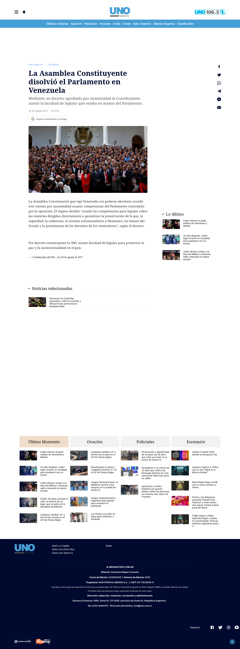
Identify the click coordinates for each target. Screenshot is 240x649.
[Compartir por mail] (219, 107)
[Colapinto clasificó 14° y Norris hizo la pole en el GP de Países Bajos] (44, 518)
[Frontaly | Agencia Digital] (41, 641)
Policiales (90, 23)
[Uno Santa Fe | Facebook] (212, 627)
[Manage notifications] (232, 641)
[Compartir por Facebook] (219, 66)
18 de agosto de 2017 (72, 257)
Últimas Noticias (58, 23)
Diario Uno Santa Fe (62, 553)
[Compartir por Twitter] (219, 75)
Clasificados (185, 23)
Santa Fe (76, 23)
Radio (109, 545)
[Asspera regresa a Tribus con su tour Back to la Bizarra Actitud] (195, 470)
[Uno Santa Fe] (120, 12)
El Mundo (54, 64)
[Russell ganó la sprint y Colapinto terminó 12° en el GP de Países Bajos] (94, 470)
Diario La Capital (60, 545)
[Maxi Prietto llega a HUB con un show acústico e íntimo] (195, 485)
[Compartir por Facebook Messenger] (219, 99)
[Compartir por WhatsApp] (219, 83)
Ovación (105, 23)
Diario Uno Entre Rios (63, 549)
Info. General (142, 23)
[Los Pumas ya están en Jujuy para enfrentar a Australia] (94, 517)
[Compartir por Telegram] (219, 91)
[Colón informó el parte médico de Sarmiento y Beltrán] (186, 224)
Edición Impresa (164, 23)
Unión (127, 23)
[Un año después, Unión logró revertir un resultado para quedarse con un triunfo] (186, 239)
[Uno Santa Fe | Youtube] (236, 627)
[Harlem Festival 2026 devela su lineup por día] (195, 455)
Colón (117, 23)
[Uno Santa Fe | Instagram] (228, 627)
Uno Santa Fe (36, 64)
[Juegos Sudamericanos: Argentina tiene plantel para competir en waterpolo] (94, 502)
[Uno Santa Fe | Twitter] (220, 627)
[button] (17, 12)
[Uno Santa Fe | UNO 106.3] (209, 12)
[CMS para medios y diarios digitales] (23, 641)
